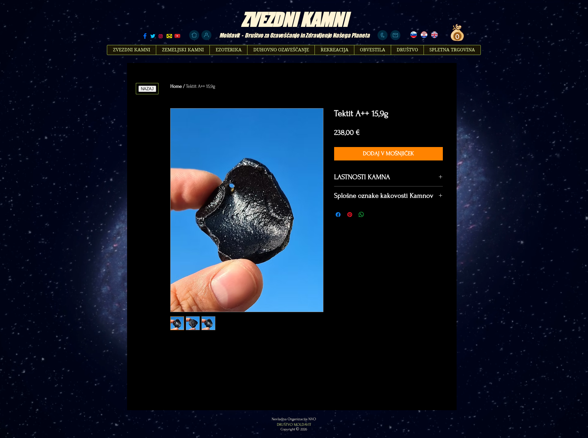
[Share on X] (373, 214)
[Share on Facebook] (338, 214)
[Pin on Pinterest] (349, 214)
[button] (457, 36)
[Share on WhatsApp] (361, 214)
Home (176, 86)
